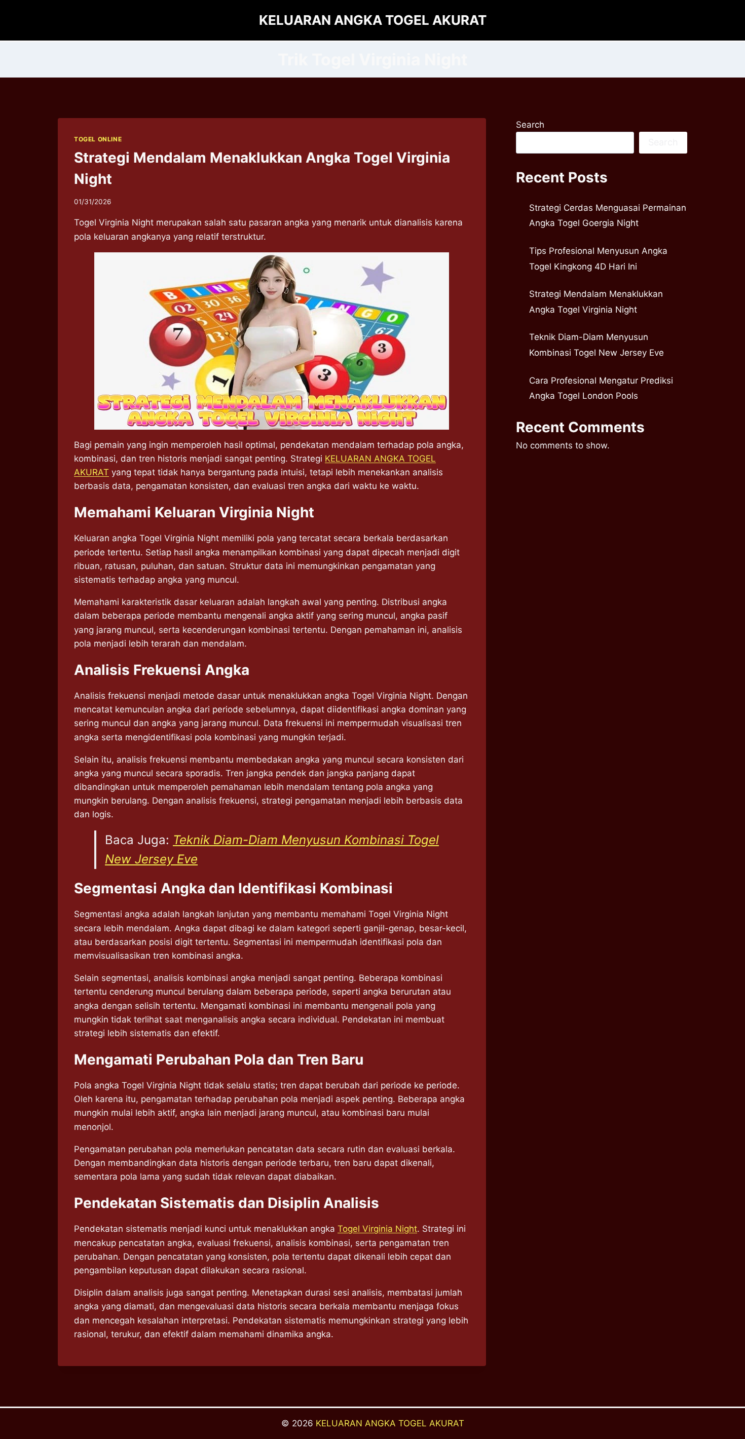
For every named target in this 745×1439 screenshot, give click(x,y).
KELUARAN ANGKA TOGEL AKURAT (390, 1423)
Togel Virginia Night (377, 1229)
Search (530, 125)
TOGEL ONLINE (98, 139)
